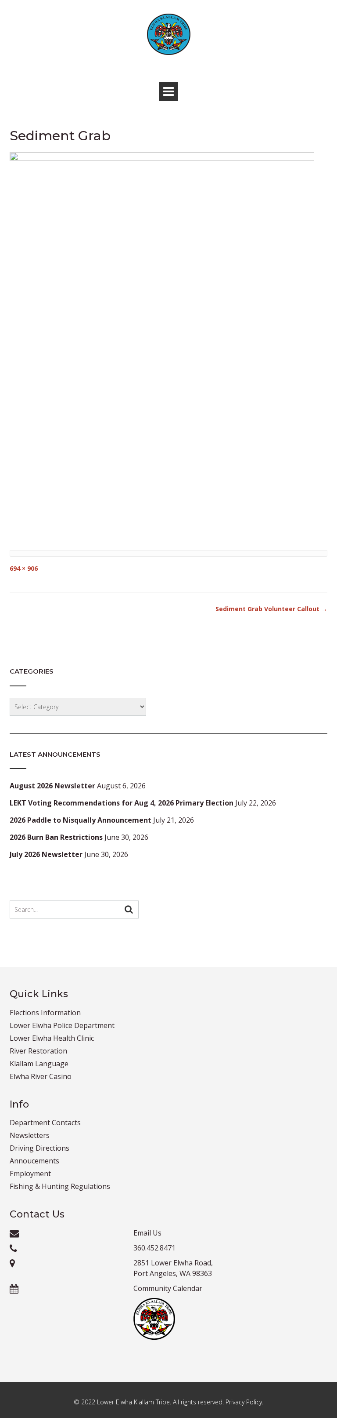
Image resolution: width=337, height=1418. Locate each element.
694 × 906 (24, 568)
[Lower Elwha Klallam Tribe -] (168, 34)
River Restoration (38, 1051)
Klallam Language (39, 1063)
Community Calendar (167, 1288)
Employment (30, 1173)
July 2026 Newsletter (46, 854)
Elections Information (45, 1012)
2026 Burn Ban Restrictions (56, 837)
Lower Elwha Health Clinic (52, 1038)
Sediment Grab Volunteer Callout (271, 609)
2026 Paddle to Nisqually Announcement (80, 820)
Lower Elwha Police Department (62, 1025)
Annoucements (34, 1161)
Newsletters (30, 1135)
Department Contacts (45, 1122)
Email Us (147, 1233)
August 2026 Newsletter (52, 786)
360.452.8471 (154, 1248)
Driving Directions (39, 1148)
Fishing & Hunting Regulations (60, 1186)
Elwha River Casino (41, 1076)
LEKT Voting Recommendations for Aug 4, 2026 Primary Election (121, 803)
